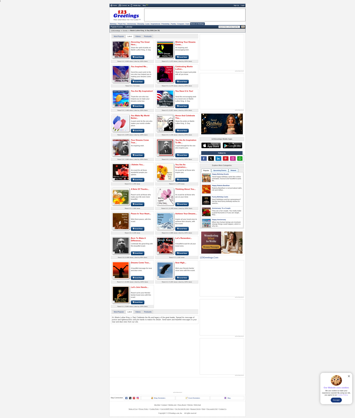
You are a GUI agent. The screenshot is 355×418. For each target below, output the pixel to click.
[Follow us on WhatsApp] (239, 158)
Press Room (182, 405)
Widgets (190, 405)
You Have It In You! (184, 91)
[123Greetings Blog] (222, 242)
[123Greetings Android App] (232, 145)
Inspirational (155, 24)
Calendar (128, 27)
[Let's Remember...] (165, 245)
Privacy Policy (143, 409)
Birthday (113, 24)
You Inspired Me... (139, 66)
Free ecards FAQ (212, 409)
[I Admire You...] (121, 172)
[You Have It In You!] (165, 98)
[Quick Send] (114, 56)
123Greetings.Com (209, 257)
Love (147, 24)
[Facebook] (126, 398)
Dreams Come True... (140, 262)
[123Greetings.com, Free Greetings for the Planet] (127, 15)
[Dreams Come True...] (121, 270)
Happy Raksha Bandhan (221, 185)
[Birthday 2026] (222, 124)
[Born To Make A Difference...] (121, 245)
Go (243, 27)
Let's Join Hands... (140, 287)
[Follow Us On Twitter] (211, 158)
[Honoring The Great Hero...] (121, 49)
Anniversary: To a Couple (221, 208)
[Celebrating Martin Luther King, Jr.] (165, 74)
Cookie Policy (154, 409)
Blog (144, 5)
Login (242, 5)
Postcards (148, 36)
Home (115, 5)
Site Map (157, 405)
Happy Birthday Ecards (220, 174)
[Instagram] (138, 398)
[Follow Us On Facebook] (204, 158)
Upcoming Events (219, 170)
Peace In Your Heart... (141, 213)
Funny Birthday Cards (220, 197)
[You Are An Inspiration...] (165, 172)
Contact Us (222, 409)
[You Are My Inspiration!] (121, 98)
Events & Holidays (197, 24)
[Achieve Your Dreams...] (165, 221)
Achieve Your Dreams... (186, 213)
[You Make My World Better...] (121, 123)
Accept (336, 400)
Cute (187, 24)
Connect (124, 5)
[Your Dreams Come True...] (121, 147)
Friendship (165, 24)
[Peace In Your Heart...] (121, 221)
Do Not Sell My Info (182, 409)
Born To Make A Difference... (138, 239)
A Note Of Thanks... (140, 189)
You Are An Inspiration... (181, 165)
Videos (138, 36)
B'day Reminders (159, 398)
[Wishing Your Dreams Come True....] (165, 49)
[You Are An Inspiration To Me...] (165, 147)
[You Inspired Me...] (121, 74)
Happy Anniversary (219, 219)
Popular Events (117, 27)
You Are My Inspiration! (142, 91)
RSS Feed (197, 405)
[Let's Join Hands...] (121, 294)
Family (173, 24)
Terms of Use (133, 409)
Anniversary (131, 24)
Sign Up (236, 5)
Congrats (180, 24)
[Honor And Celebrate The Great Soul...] (165, 123)
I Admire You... (137, 164)
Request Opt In (196, 409)
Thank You (122, 24)
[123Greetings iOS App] (211, 145)
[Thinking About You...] (165, 196)
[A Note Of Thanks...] (121, 196)
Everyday (141, 24)
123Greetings (115, 30)
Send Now (139, 57)
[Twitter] (130, 398)
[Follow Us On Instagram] (233, 158)
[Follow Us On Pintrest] (225, 158)
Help (203, 409)
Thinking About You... (185, 189)
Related (233, 170)
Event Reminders (194, 398)
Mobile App (136, 5)
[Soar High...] (165, 270)
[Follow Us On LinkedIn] (218, 158)
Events (125, 30)
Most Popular (119, 36)
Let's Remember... (183, 238)
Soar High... (180, 262)
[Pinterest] (134, 398)
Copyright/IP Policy (167, 409)
